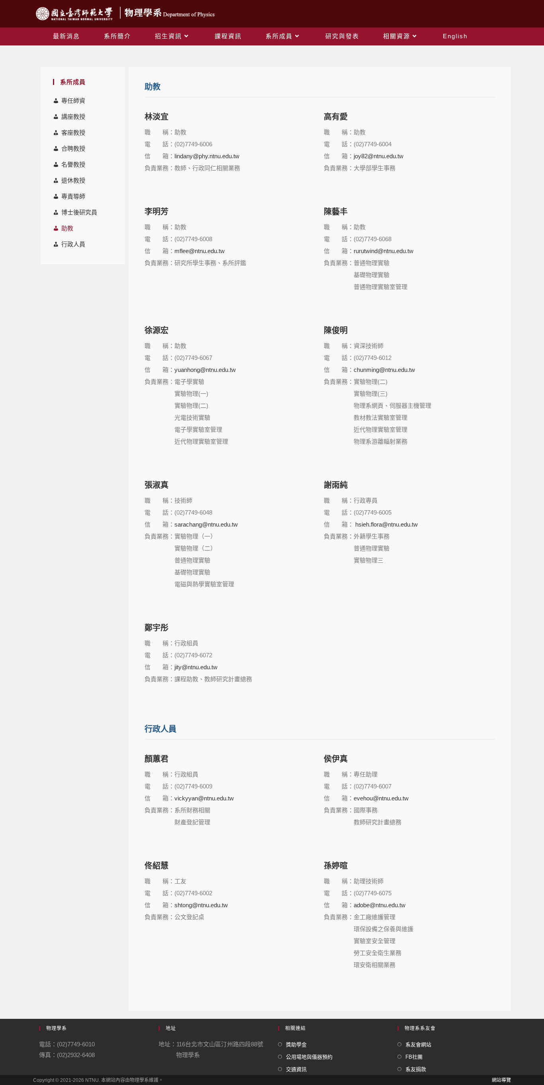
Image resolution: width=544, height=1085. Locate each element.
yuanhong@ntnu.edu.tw (205, 369)
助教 (67, 228)
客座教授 (73, 132)
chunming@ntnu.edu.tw (384, 369)
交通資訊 (296, 1069)
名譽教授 (73, 164)
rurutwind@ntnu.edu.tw (383, 251)
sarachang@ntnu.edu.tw (206, 524)
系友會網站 (418, 1045)
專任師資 (73, 100)
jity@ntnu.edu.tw (195, 667)
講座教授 (73, 116)
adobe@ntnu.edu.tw (379, 905)
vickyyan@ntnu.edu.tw (204, 798)
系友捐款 (415, 1069)
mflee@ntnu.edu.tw (199, 251)
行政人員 (73, 244)
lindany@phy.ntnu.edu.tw (206, 156)
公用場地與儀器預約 (309, 1057)
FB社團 (414, 1057)
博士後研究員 (79, 212)
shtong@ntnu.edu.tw (201, 905)
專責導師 (73, 196)
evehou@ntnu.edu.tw (381, 798)
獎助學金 (296, 1045)
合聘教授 (73, 148)
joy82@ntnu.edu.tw (378, 156)
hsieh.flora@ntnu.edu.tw (386, 524)
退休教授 (73, 180)
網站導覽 (501, 1080)
